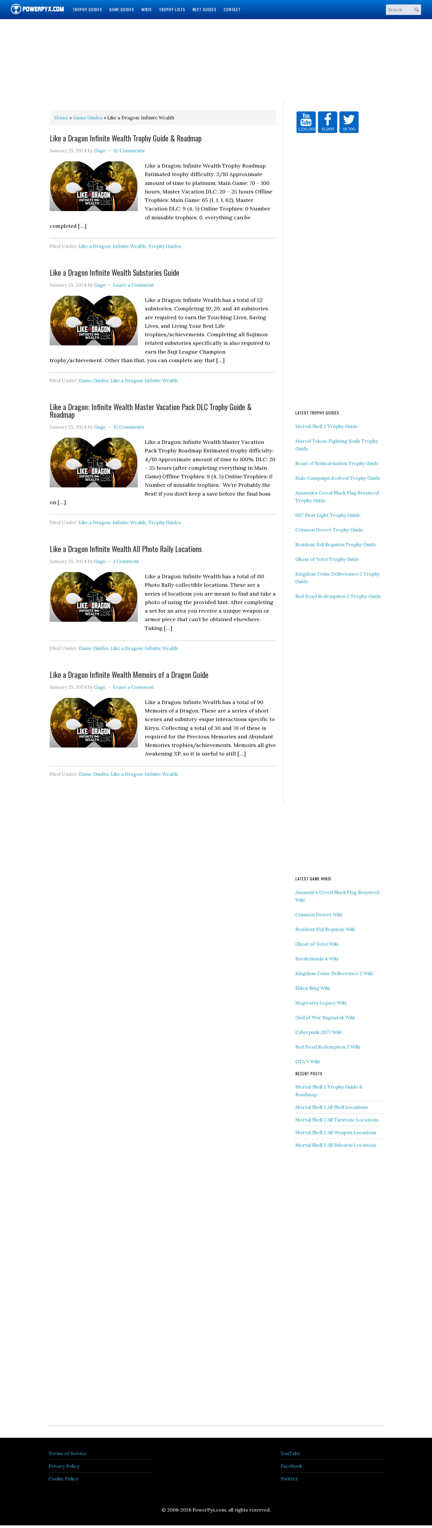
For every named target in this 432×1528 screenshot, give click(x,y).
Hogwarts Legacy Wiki (320, 1003)
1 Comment (126, 561)
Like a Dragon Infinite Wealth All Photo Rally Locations (126, 548)
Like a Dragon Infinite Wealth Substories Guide (114, 272)
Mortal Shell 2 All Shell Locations (331, 1107)
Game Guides (93, 380)
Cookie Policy (63, 1479)
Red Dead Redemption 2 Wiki (327, 1047)
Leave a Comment (133, 285)
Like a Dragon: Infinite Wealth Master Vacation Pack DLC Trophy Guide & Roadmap (151, 410)
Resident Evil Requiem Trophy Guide (335, 544)
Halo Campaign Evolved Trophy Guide (337, 478)
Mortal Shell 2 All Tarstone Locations (337, 1120)
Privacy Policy (63, 1466)
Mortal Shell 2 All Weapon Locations (335, 1132)
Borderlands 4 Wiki (316, 959)
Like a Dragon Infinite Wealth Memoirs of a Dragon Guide (129, 674)
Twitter (289, 1479)
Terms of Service (67, 1453)
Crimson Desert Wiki (318, 914)
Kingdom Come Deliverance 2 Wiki (334, 973)
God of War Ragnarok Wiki (325, 1017)
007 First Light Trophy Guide (327, 515)
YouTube (290, 1453)
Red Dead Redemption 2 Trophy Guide (338, 596)
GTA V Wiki (307, 1061)
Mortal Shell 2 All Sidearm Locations (335, 1145)
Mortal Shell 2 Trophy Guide (326, 426)
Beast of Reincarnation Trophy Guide (337, 463)
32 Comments (129, 150)
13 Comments (128, 427)
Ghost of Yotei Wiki (316, 944)
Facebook (291, 1466)
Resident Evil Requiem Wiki (325, 929)
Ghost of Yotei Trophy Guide (327, 559)
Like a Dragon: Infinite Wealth (112, 246)
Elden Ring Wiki (312, 988)
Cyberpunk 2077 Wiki (318, 1032)
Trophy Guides (164, 246)
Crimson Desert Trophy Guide (329, 530)
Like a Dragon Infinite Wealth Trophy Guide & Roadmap (126, 138)
